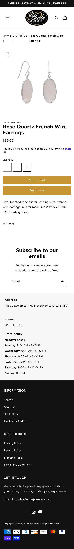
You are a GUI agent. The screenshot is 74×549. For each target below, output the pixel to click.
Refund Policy (13, 450)
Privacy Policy (12, 443)
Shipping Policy (14, 457)
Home (7, 35)
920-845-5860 (14, 325)
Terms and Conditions (18, 464)
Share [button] (10, 223)
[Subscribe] (62, 281)
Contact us (11, 414)
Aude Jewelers (31, 523)
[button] (7, 17)
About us (9, 407)
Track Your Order (15, 421)
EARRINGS (20, 35)
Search (8, 400)
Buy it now (37, 190)
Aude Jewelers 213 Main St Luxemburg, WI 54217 (36, 305)
